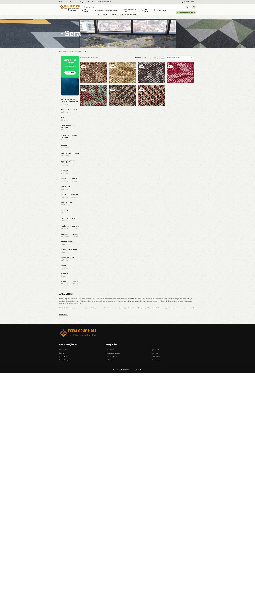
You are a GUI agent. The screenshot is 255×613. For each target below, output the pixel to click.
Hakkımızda (63, 349)
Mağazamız (63, 356)
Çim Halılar (108, 360)
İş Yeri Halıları (156, 349)
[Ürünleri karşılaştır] (187, 7)
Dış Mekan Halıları (111, 356)
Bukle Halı (78, 51)
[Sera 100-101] (122, 72)
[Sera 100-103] (151, 72)
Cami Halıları (109, 349)
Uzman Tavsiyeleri (65, 360)
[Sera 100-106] (93, 95)
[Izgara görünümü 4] (158, 57)
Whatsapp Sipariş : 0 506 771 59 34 (186, 12)
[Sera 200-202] (122, 95)
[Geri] (61, 34)
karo (132, 299)
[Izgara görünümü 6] (162, 57)
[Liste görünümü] (155, 57)
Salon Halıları (156, 356)
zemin (132, 301)
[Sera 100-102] (93, 72)
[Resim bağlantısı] (77, 333)
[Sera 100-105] (180, 72)
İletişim (61, 353)
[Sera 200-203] (151, 95)
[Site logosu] (69, 7)
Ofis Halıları (155, 353)
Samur (70, 51)
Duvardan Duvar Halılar (112, 353)
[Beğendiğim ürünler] (194, 7)
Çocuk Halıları (156, 360)
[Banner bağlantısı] (70, 75)
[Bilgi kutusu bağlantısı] (188, 2)
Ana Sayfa (62, 51)
